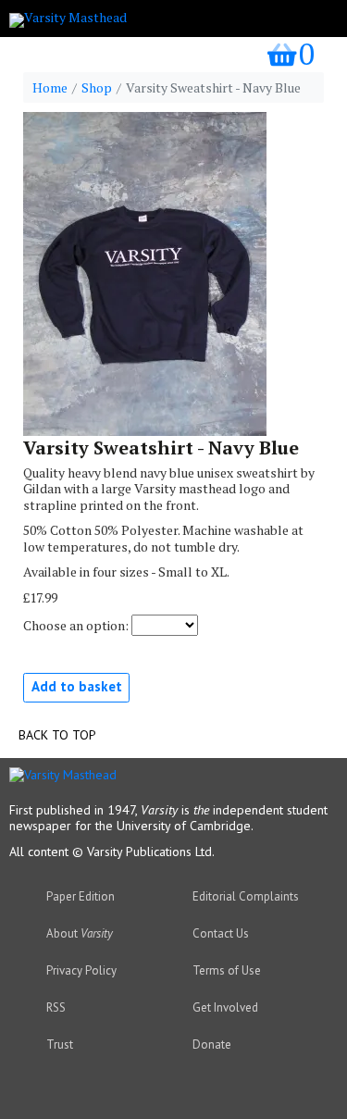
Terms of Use (226, 970)
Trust (59, 1044)
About (79, 933)
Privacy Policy (81, 970)
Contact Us (220, 933)
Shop (96, 88)
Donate (211, 1044)
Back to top (57, 735)
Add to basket (76, 686)
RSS (56, 1007)
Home (50, 88)
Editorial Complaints (245, 896)
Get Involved (225, 1007)
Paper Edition (80, 896)
